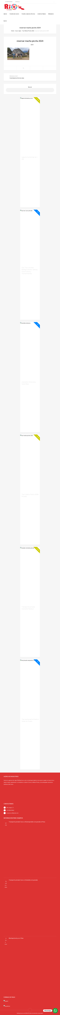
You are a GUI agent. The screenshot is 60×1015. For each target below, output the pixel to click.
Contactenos (41, 14)
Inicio (5, 14)
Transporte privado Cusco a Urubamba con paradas (23, 880)
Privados (51, 14)
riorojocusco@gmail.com (12, 813)
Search (52, 90)
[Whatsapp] (55, 1010)
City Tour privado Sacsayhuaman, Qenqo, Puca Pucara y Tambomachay (30, 270)
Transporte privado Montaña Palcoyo (28, 607)
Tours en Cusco (14, 14)
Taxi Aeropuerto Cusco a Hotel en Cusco (30, 720)
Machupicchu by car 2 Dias (16, 938)
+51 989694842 (10, 810)
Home (12, 31)
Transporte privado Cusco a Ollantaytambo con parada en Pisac (27, 822)
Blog (5, 21)
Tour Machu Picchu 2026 (28, 31)
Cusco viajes (18, 31)
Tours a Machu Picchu (28, 14)
